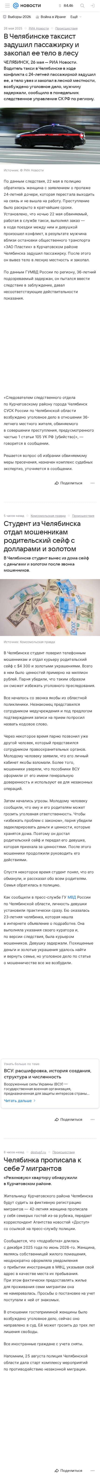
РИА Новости (39, 28)
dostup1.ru (38, 1152)
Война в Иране (53, 17)
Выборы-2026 (19, 17)
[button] (50, 136)
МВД (72, 897)
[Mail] (16, 5)
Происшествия (66, 28)
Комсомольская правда (48, 516)
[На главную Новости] (30, 5)
